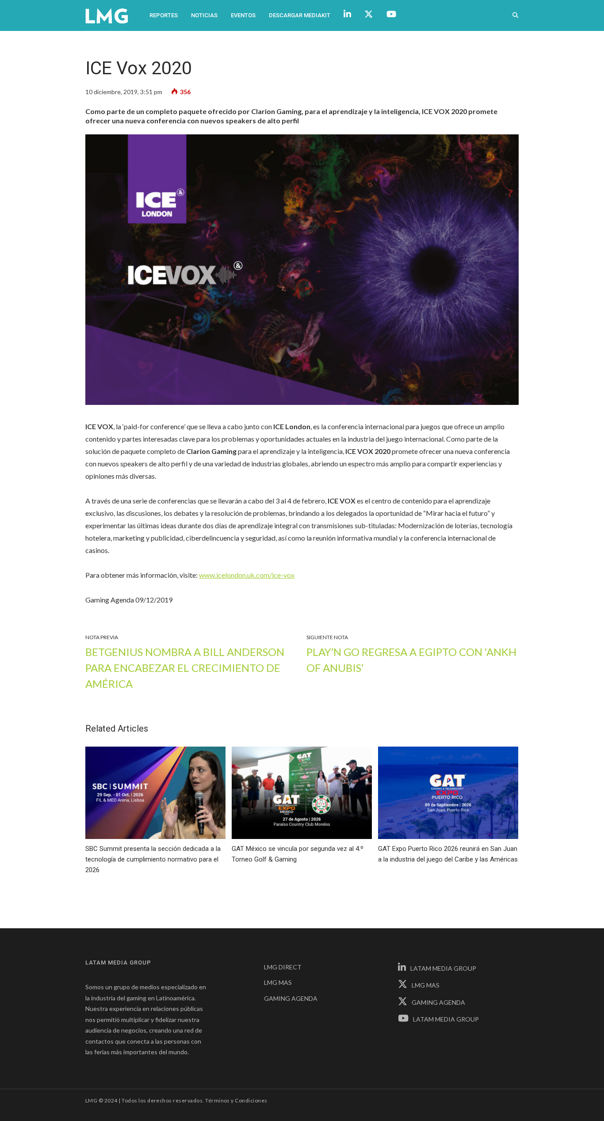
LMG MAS (278, 982)
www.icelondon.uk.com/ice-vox (246, 575)
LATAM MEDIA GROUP (443, 968)
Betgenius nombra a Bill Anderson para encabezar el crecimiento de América (184, 667)
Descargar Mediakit (299, 15)
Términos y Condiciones (236, 1100)
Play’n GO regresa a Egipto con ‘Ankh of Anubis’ (411, 659)
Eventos (243, 15)
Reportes (163, 15)
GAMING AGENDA (290, 998)
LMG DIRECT (283, 967)
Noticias (204, 15)
